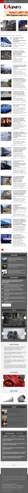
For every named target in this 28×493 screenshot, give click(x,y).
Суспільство (18, 476)
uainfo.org (15, 485)
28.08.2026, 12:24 (7, 363)
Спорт (3, 479)
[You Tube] (12, 2)
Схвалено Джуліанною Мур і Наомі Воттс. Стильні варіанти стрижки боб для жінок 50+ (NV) (15, 353)
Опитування (14, 277)
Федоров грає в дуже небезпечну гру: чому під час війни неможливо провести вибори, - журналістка (17, 265)
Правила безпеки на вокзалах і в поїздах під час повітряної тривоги (19, 80)
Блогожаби (14, 372)
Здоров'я (23, 477)
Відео (9, 479)
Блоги (14, 407)
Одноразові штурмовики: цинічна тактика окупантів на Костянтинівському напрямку (15, 411)
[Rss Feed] (5, 2)
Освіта (16, 477)
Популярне (19, 433)
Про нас (3, 488)
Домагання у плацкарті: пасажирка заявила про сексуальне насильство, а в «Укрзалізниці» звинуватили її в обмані (19, 222)
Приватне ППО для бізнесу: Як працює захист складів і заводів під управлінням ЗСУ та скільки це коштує (16, 271)
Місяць (14, 436)
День (6, 436)
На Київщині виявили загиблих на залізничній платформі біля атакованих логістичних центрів (19, 135)
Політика (13, 476)
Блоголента (20, 479)
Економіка (23, 476)
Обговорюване (10, 433)
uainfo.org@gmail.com (18, 488)
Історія (12, 477)
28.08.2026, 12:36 (7, 358)
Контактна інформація (10, 488)
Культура (6, 477)
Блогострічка (14, 344)
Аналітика (14, 255)
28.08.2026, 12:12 (7, 368)
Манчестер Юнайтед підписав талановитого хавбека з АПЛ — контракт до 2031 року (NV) (14, 357)
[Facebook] (7, 2)
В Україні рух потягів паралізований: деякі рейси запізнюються (18, 93)
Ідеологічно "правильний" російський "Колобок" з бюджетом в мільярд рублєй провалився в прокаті (16, 423)
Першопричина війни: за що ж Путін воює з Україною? (16, 417)
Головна (3, 476)
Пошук (13, 35)
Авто (18, 477)
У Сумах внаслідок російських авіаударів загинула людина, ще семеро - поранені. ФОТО (14, 324)
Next (26, 26)
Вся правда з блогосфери (6, 35)
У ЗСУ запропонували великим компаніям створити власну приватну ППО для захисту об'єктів (18, 179)
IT (20, 477)
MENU (1, 1)
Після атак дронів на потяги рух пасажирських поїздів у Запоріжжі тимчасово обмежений (19, 164)
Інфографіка (14, 391)
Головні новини (8, 476)
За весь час (21, 436)
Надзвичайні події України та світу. (19, 228)
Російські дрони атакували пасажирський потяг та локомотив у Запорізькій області (19, 207)
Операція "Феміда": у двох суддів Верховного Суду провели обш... (7, 29)
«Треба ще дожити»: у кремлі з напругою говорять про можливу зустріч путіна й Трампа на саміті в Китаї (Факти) (15, 361)
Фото (14, 310)
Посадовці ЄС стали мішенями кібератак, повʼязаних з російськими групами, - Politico (16, 259)
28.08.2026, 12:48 (7, 354)
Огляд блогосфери (13, 479)
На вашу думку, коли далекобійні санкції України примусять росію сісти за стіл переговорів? (12, 281)
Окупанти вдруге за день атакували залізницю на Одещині (19, 66)
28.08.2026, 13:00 (7, 350)
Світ (3, 477)
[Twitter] (9, 2)
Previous (1, 26)
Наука (9, 477)
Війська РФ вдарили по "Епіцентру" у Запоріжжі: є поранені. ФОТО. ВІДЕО (14, 340)
